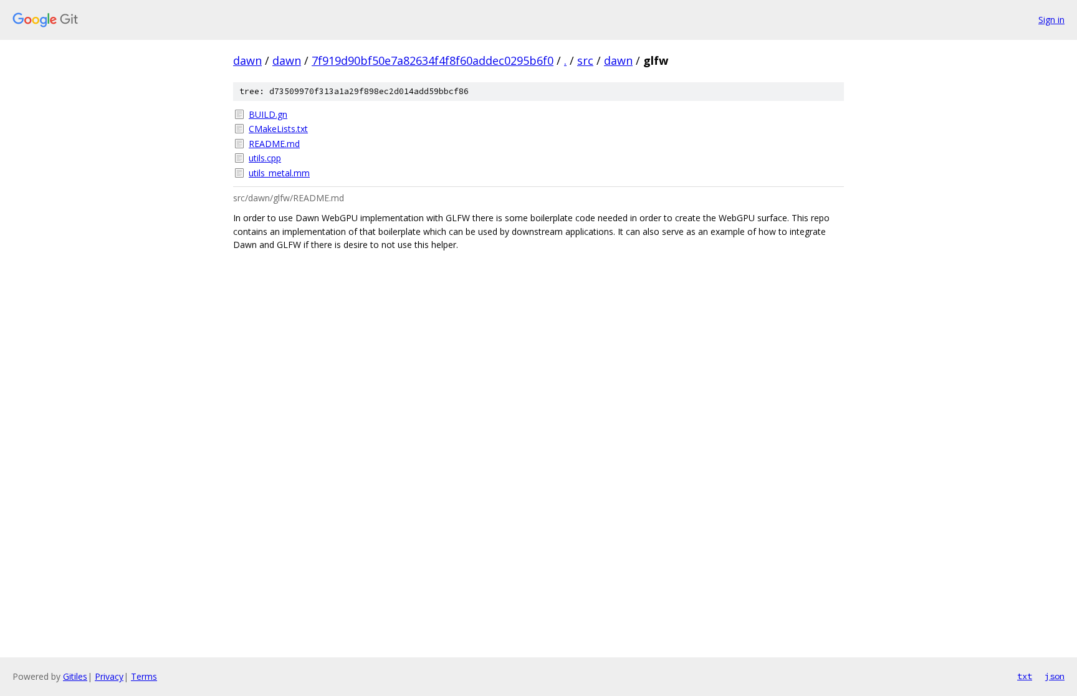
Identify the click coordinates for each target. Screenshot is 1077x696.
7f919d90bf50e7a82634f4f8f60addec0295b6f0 (432, 60)
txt (1024, 676)
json (1055, 676)
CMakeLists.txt (278, 129)
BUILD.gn (268, 114)
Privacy (109, 676)
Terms (144, 676)
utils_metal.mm (279, 173)
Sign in (1051, 20)
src (585, 60)
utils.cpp (265, 158)
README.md (274, 144)
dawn (247, 60)
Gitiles (75, 676)
